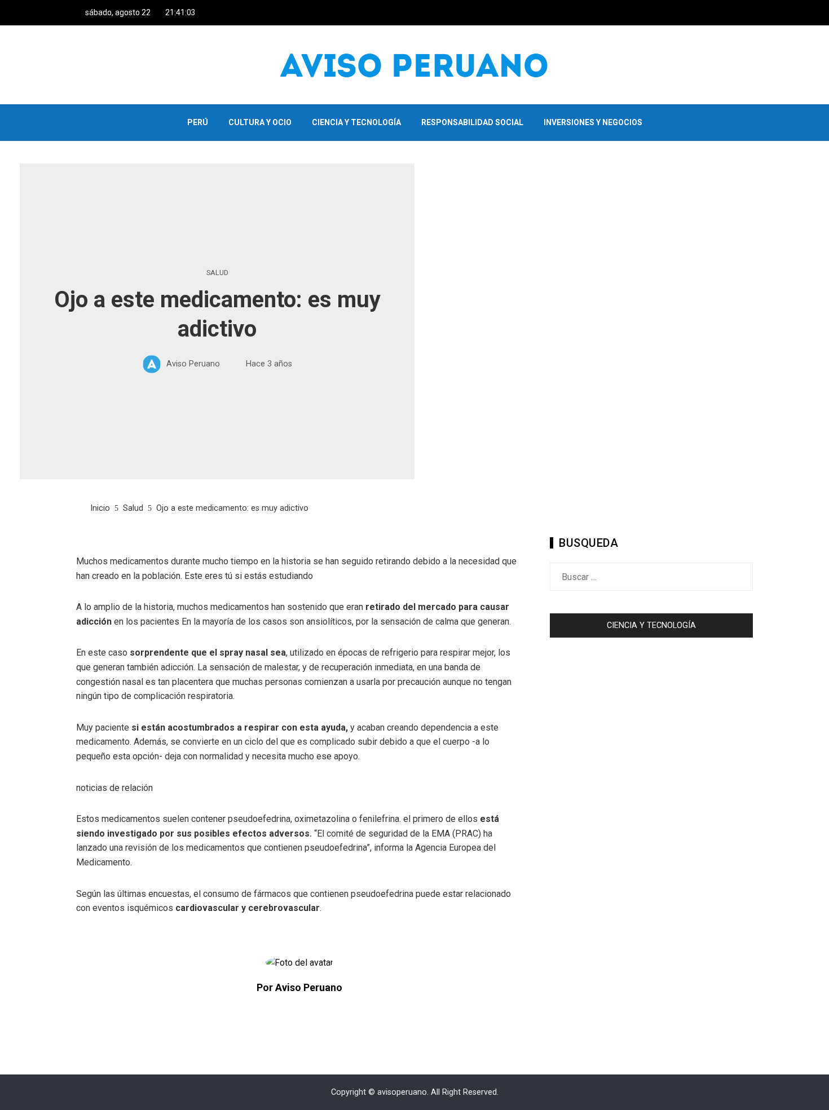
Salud (217, 273)
